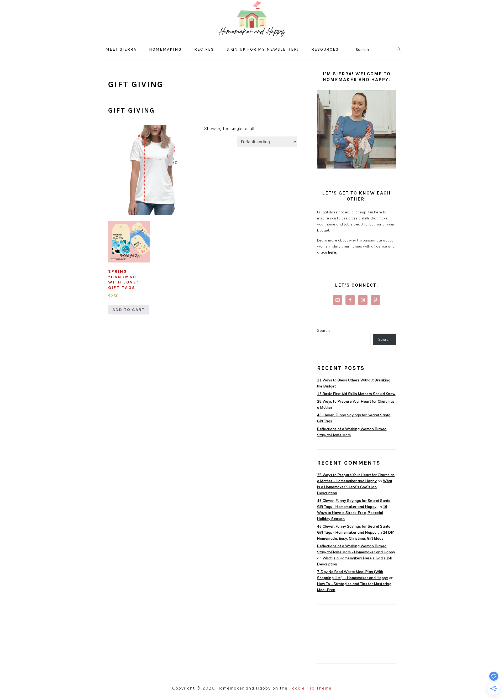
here (332, 252)
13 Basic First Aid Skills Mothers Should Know (356, 394)
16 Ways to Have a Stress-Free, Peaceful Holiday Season (352, 512)
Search (323, 330)
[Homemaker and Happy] (252, 35)
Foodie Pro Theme (310, 688)
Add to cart (128, 309)
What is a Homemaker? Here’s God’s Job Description (354, 487)
